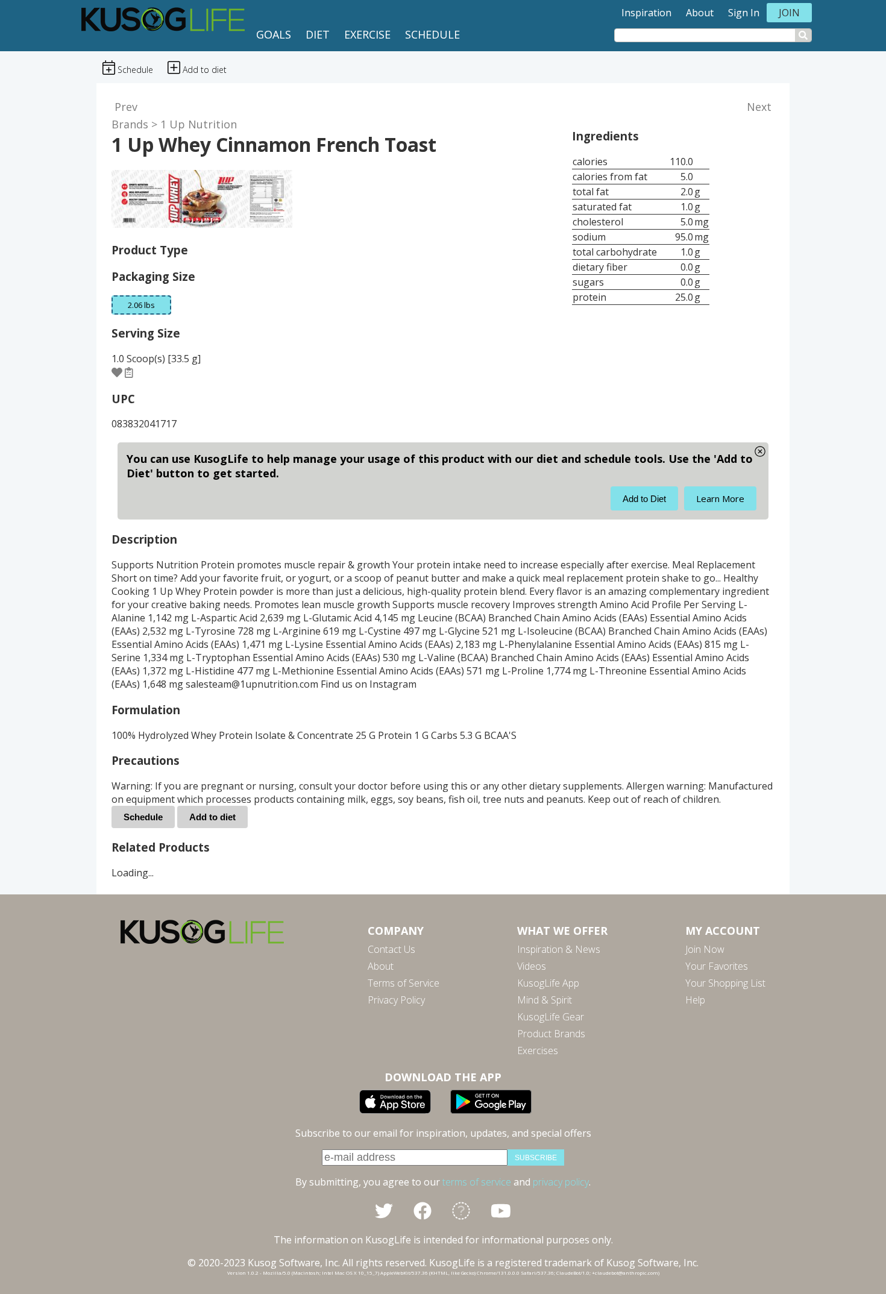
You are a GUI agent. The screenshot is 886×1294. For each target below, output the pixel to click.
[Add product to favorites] (117, 372)
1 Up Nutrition (198, 124)
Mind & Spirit (544, 1000)
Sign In (743, 12)
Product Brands (551, 1033)
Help (695, 1000)
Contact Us (391, 949)
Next (759, 106)
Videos (531, 966)
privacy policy (561, 1182)
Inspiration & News (558, 949)
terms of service (476, 1182)
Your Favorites (716, 966)
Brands (130, 124)
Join (789, 12)
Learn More (720, 498)
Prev (126, 106)
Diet (318, 34)
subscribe (536, 1158)
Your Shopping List (725, 983)
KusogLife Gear (550, 1016)
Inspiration (646, 12)
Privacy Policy (396, 1000)
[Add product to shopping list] (129, 372)
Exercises (537, 1050)
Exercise (367, 34)
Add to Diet (644, 499)
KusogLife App (548, 983)
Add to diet (212, 817)
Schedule (432, 34)
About (700, 12)
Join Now (704, 949)
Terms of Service (403, 983)
